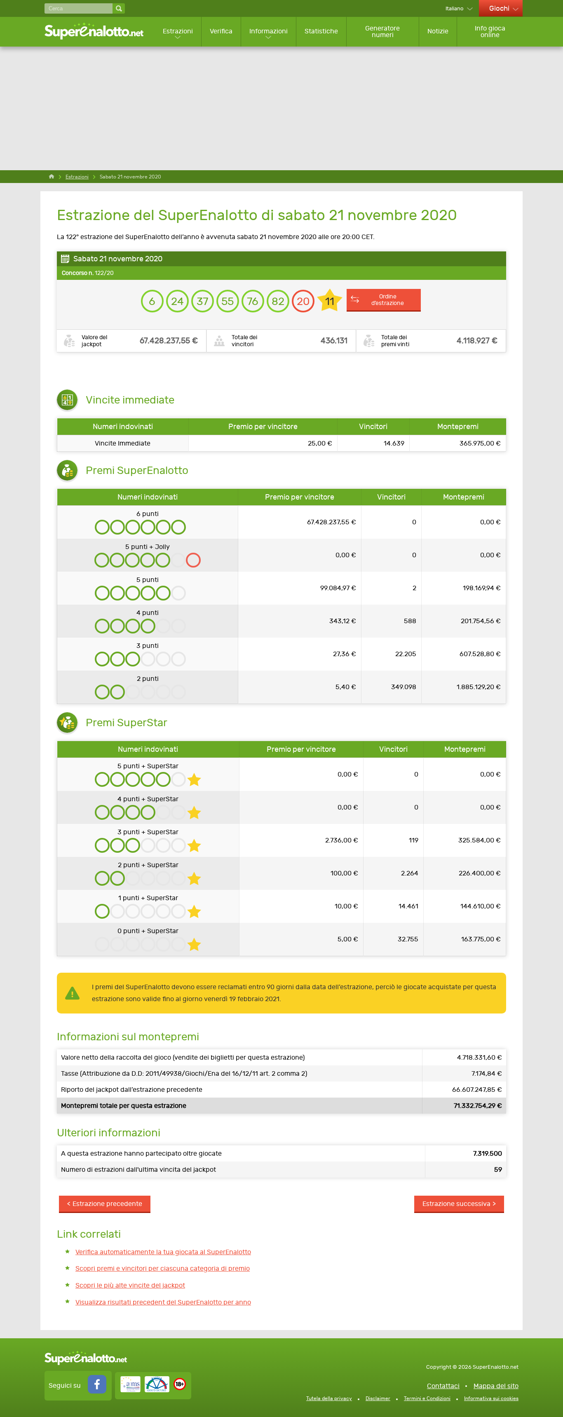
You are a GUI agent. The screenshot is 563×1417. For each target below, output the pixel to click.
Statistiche (321, 31)
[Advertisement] (281, 108)
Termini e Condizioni (427, 1398)
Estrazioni (178, 31)
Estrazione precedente (107, 1204)
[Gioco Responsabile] (145, 1390)
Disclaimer (378, 1398)
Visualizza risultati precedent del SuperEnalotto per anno (163, 1302)
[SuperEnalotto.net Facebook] (97, 1391)
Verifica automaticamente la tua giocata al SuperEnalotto (163, 1252)
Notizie (437, 31)
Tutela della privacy (329, 1398)
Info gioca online (490, 31)
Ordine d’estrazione (387, 299)
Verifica (221, 31)
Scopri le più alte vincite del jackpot (130, 1285)
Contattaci (443, 1386)
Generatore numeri (382, 31)
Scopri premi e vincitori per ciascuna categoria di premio (162, 1268)
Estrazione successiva (456, 1204)
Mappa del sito (496, 1386)
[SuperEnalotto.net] (100, 31)
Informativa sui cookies (491, 1398)
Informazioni (268, 31)
